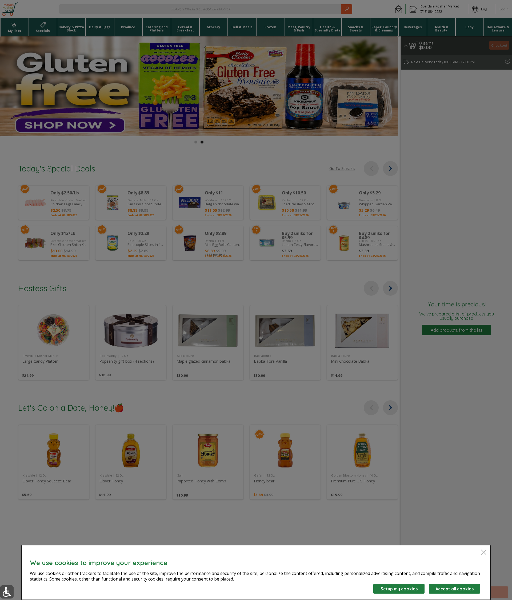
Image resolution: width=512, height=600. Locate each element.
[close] (483, 552)
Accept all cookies (454, 588)
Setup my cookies (399, 588)
